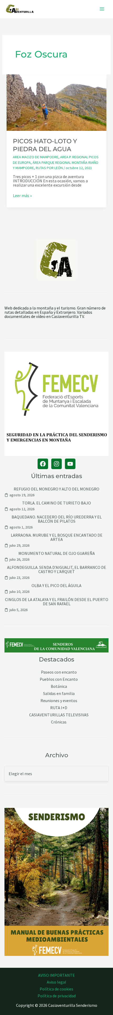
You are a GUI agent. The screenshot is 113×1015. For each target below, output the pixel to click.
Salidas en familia (59, 693)
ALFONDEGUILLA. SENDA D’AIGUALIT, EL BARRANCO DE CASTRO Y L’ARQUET (56, 569)
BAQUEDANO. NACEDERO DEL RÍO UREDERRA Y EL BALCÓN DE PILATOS (57, 519)
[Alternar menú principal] (102, 9)
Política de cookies (56, 989)
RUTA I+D (58, 708)
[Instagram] (56, 464)
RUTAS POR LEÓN (49, 167)
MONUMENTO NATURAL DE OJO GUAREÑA (56, 553)
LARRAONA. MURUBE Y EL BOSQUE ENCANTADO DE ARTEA (56, 537)
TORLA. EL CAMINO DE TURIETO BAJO (56, 503)
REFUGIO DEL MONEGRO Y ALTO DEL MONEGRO (56, 489)
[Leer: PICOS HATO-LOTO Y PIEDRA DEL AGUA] (57, 102)
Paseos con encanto (59, 672)
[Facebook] (43, 464)
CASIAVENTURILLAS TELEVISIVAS (59, 715)
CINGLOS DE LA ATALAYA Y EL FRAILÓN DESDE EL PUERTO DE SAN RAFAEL (56, 601)
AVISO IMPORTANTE (56, 975)
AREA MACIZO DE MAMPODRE (35, 157)
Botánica (59, 686)
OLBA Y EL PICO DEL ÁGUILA (56, 585)
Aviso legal (56, 982)
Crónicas (58, 722)
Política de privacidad (57, 996)
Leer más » (22, 195)
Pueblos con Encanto (59, 679)
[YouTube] (70, 464)
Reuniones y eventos (58, 700)
